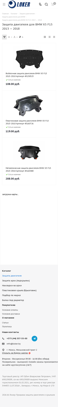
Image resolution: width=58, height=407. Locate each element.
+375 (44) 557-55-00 (17, 338)
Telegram (34, 338)
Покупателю (8, 305)
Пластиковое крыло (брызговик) (19, 290)
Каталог (6, 270)
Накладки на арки (12, 285)
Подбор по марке (11, 295)
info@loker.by (14, 343)
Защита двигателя (12, 275)
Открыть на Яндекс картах (15, 353)
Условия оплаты (10, 310)
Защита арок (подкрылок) (16, 280)
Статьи (5, 322)
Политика (7, 326)
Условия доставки (11, 314)
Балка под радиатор (13, 300)
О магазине (8, 317)
